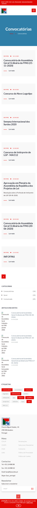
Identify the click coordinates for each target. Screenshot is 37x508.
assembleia (18, 390)
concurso (28, 390)
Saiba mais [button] (29, 502)
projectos (6, 401)
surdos (26, 394)
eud (29, 401)
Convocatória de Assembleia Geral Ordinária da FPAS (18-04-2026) (22, 315)
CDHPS (6, 2)
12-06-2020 (16, 148)
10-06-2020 (16, 179)
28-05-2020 (16, 219)
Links (13, 2)
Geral (19, 295)
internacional (16, 394)
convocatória (7, 390)
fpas (22, 401)
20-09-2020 (16, 117)
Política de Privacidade (25, 453)
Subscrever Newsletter (27, 2)
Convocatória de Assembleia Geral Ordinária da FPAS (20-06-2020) (18, 226)
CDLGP (3, 2)
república (29, 398)
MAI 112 (5, 405)
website (15, 401)
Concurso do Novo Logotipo (18, 93)
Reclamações (18, 2)
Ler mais (12, 70)
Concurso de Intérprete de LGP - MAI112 (17, 153)
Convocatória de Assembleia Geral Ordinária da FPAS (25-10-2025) (22, 338)
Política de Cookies (24, 456)
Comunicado (19, 299)
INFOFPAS (6, 56)
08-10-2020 (16, 89)
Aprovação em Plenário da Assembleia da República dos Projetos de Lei (18, 186)
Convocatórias (19, 291)
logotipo (5, 394)
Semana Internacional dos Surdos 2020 (17, 123)
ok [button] (19, 506)
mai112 (21, 398)
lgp (14, 398)
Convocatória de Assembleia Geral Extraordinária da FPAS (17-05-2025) (23, 361)
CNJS (10, 2)
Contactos (4, 3)
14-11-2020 (16, 56)
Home (11, 34)
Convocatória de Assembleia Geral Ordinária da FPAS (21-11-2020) (18, 63)
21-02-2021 (16, 252)
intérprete (6, 398)
